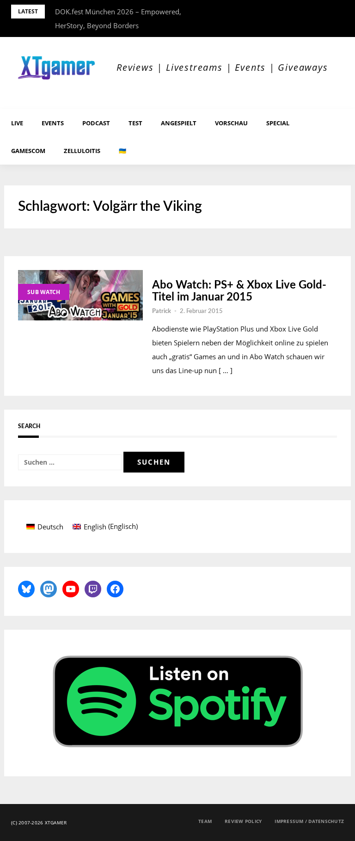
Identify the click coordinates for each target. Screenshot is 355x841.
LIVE (17, 123)
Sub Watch (43, 292)
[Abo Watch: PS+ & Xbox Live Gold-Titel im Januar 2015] (80, 295)
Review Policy (243, 821)
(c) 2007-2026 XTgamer (39, 822)
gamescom (28, 151)
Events (53, 123)
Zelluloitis (82, 151)
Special (277, 123)
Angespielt (178, 123)
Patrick (161, 311)
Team (205, 821)
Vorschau (231, 123)
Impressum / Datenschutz (309, 821)
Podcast (96, 123)
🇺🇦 (122, 151)
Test (135, 123)
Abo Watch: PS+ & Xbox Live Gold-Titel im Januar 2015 (239, 291)
